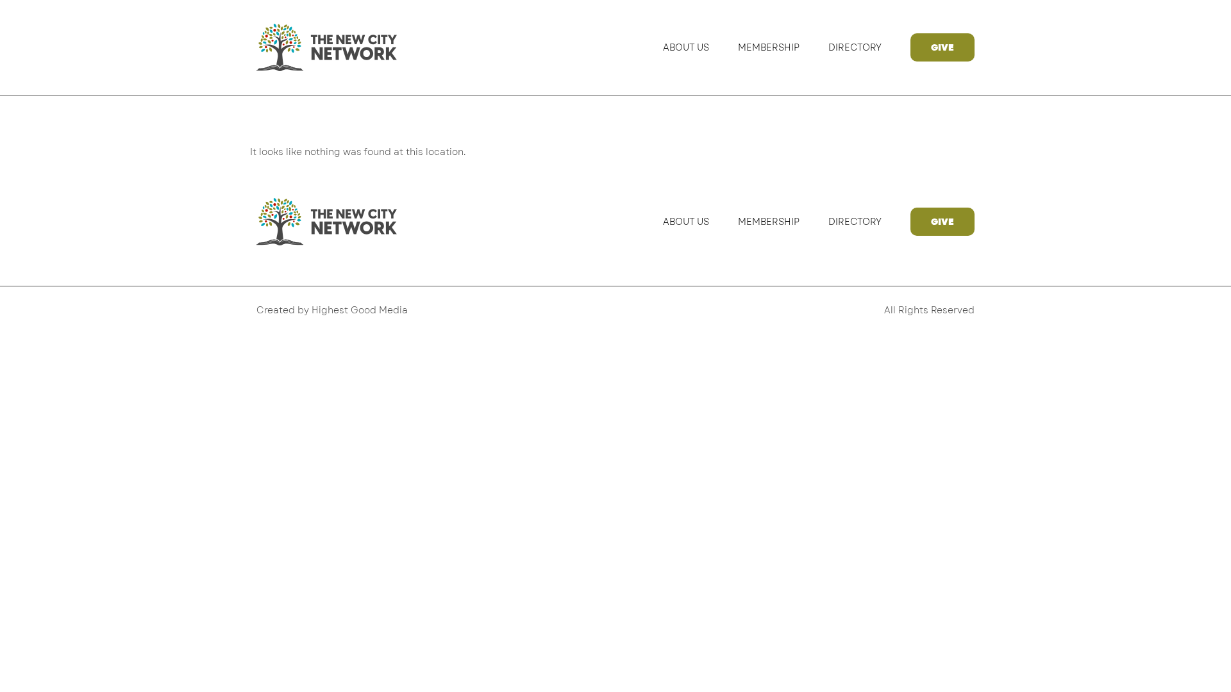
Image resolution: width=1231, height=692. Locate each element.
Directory (855, 47)
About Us (686, 47)
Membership (769, 47)
